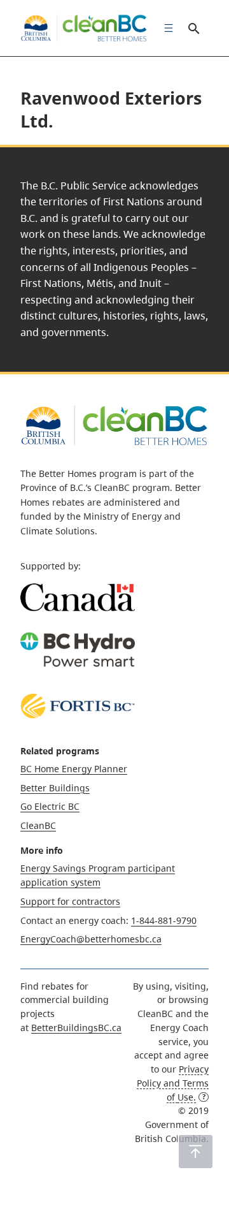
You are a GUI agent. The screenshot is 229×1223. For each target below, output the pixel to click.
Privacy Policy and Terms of (173, 1083)
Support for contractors (70, 901)
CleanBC (38, 825)
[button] (195, 1151)
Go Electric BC (50, 806)
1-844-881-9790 (164, 920)
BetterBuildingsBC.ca (76, 1028)
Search (193, 28)
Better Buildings (55, 788)
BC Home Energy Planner (73, 769)
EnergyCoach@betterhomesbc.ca (91, 939)
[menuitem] (165, 28)
